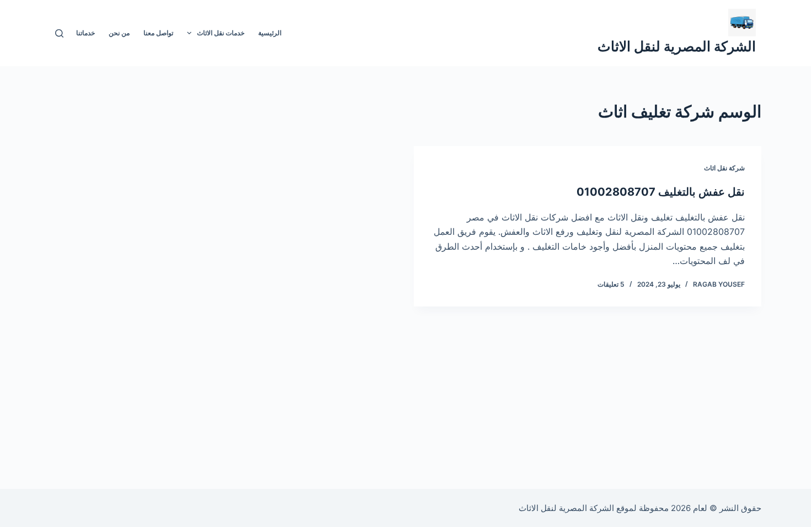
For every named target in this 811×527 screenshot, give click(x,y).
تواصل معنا (158, 33)
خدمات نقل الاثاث (220, 33)
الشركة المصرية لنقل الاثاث (676, 46)
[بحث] (59, 33)
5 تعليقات (611, 284)
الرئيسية (269, 33)
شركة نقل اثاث (724, 168)
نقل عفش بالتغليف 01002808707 (661, 191)
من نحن (119, 33)
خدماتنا (85, 33)
